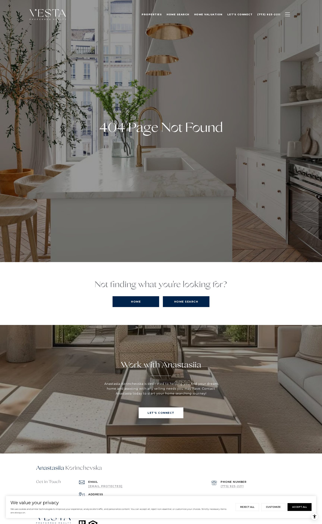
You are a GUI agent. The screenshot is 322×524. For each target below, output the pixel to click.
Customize (273, 507)
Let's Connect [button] (161, 412)
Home (136, 301)
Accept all (299, 507)
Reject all (247, 507)
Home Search (186, 301)
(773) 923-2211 (232, 486)
